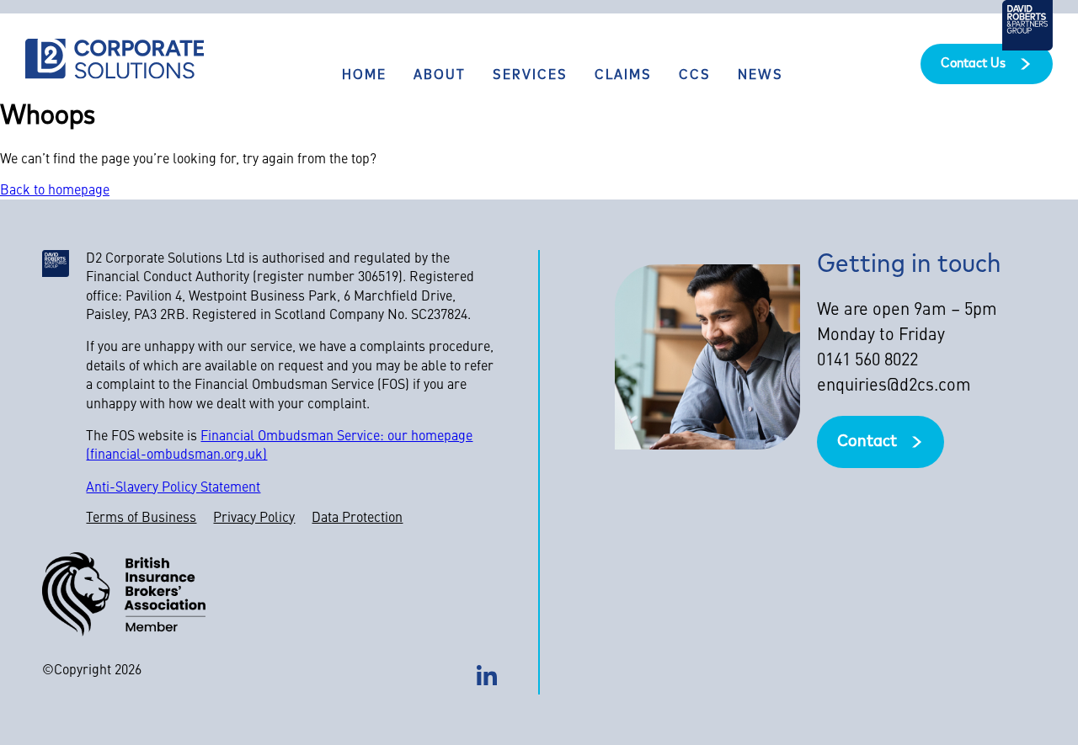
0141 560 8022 (867, 361)
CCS (695, 75)
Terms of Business (141, 518)
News (760, 75)
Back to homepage (54, 191)
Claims (623, 75)
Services (530, 75)
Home (364, 75)
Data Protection (357, 518)
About (440, 75)
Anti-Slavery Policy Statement (173, 488)
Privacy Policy (254, 518)
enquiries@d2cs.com (894, 386)
